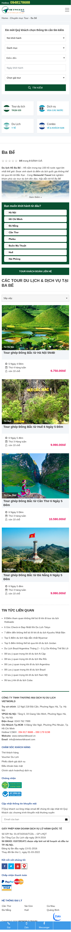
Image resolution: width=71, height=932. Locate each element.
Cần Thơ (13, 232)
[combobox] (35, 58)
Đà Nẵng (13, 225)
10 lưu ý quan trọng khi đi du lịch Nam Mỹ (26, 675)
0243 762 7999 (22, 721)
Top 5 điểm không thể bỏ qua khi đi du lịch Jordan (30, 643)
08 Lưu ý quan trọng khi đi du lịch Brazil (24, 669)
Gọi (8, 927)
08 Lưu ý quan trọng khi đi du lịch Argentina (27, 664)
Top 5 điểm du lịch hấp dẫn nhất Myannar (26, 637)
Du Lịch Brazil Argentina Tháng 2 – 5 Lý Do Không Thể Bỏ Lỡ (36, 648)
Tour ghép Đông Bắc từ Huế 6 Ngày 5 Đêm (33, 426)
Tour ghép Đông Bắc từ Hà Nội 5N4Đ (29, 352)
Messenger (44, 927)
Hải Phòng (14, 259)
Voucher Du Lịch (10, 757)
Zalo (26, 927)
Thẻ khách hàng (10, 752)
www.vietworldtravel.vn (24, 735)
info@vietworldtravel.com (22, 739)
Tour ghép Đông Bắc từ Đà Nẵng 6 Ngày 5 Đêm (32, 577)
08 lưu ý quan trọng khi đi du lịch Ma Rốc (25, 659)
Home (5, 18)
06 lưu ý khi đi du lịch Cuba (18, 680)
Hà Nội (12, 212)
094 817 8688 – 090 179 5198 (34, 732)
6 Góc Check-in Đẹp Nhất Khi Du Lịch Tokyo (27, 627)
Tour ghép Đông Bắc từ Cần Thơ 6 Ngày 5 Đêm (32, 503)
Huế (11, 252)
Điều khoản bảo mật (12, 766)
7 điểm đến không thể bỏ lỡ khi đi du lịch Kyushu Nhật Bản (34, 632)
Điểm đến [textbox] (11, 58)
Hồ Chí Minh (16, 219)
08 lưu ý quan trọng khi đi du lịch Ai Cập (25, 653)
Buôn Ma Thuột (17, 245)
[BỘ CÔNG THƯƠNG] (11, 793)
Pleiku (12, 239)
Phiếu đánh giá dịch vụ (13, 761)
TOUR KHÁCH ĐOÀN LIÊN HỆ (35, 271)
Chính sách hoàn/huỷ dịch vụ (17, 770)
